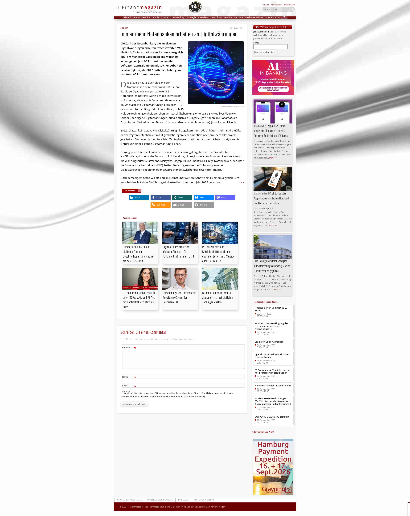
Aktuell (127, 17)
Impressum (289, 4)
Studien (156, 17)
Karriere (238, 17)
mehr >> (273, 157)
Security (228, 17)
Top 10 (136, 17)
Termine (146, 17)
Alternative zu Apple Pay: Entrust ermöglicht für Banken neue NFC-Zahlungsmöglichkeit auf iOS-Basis (271, 131)
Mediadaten (276, 4)
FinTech (166, 17)
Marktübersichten (254, 17)
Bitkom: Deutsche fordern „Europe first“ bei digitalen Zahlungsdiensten (217, 297)
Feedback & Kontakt (205, 499)
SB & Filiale (215, 17)
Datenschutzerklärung (160, 499)
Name (129, 377)
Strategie (191, 17)
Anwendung (178, 17)
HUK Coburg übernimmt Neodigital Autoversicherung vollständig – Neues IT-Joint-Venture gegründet (272, 266)
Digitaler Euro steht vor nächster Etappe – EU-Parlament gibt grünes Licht (178, 251)
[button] (284, 17)
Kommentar (129, 347)
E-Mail (257, 42)
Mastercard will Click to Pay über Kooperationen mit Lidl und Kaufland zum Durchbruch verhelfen (271, 198)
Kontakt (265, 4)
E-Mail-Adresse (129, 388)
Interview (203, 17)
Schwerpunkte (272, 17)
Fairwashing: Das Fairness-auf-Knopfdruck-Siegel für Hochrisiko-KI (180, 297)
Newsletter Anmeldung (129, 499)
